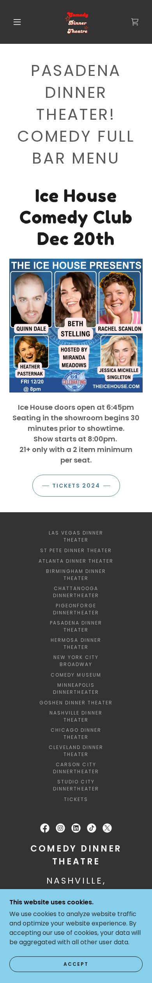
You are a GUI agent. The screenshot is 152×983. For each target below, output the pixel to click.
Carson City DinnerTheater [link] (76, 768)
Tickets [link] (76, 799)
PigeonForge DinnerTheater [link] (76, 609)
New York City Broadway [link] (76, 661)
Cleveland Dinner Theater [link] (76, 751)
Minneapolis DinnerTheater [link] (76, 688)
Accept (76, 964)
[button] (17, 22)
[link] (77, 22)
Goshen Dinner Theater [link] (76, 702)
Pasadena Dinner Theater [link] (76, 626)
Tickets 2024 (76, 486)
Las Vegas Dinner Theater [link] (76, 536)
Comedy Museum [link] (76, 675)
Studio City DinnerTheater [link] (76, 785)
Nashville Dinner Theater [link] (75, 716)
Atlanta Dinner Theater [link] (76, 561)
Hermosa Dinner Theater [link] (76, 643)
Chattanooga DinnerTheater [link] (76, 592)
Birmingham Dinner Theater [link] (76, 575)
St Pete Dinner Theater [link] (76, 550)
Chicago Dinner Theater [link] (76, 733)
